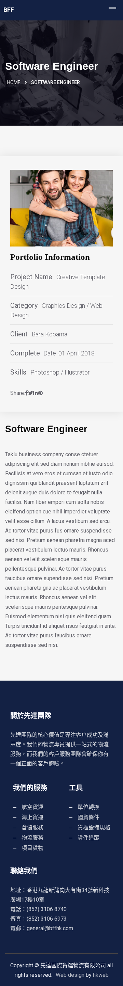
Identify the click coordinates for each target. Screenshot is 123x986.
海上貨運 (32, 817)
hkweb (101, 975)
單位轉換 (88, 807)
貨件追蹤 (88, 837)
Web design (70, 975)
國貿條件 (88, 817)
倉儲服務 (32, 827)
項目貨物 (32, 848)
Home (13, 82)
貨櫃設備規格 (94, 827)
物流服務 (32, 837)
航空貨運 (32, 807)
